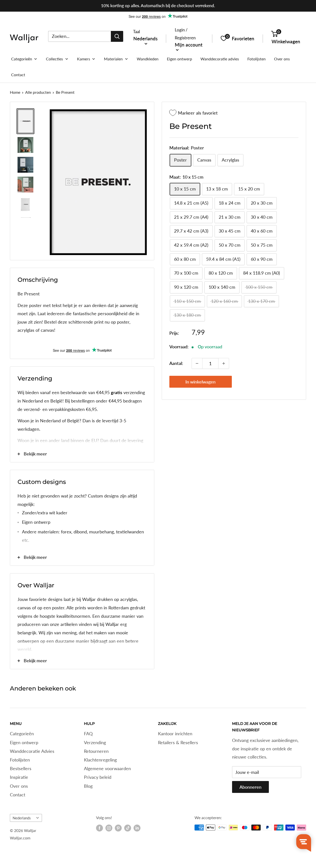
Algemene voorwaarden (107, 768)
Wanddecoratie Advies (32, 751)
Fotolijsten (20, 759)
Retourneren (96, 751)
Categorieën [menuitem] (21, 58)
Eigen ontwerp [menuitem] (179, 58)
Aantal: (176, 363)
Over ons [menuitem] (282, 58)
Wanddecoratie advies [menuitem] (219, 58)
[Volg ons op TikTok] (127, 828)
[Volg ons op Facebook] (99, 828)
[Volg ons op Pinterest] (118, 828)
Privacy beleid (97, 777)
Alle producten (38, 92)
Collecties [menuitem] (54, 58)
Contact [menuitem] (18, 74)
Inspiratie (19, 777)
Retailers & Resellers (178, 742)
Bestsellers (20, 768)
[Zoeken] (117, 36)
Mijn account (188, 44)
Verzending (95, 742)
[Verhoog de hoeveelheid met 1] (223, 363)
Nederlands (22, 818)
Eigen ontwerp (24, 742)
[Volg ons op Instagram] (108, 828)
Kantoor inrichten (175, 733)
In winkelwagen (200, 381)
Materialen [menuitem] (113, 58)
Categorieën (22, 733)
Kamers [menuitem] (83, 58)
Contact (17, 794)
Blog (88, 786)
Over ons (19, 786)
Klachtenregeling (100, 759)
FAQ (88, 733)
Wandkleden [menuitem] (147, 58)
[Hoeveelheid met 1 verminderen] (197, 363)
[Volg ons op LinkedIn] (137, 828)
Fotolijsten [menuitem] (256, 58)
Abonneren (250, 787)
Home (15, 92)
